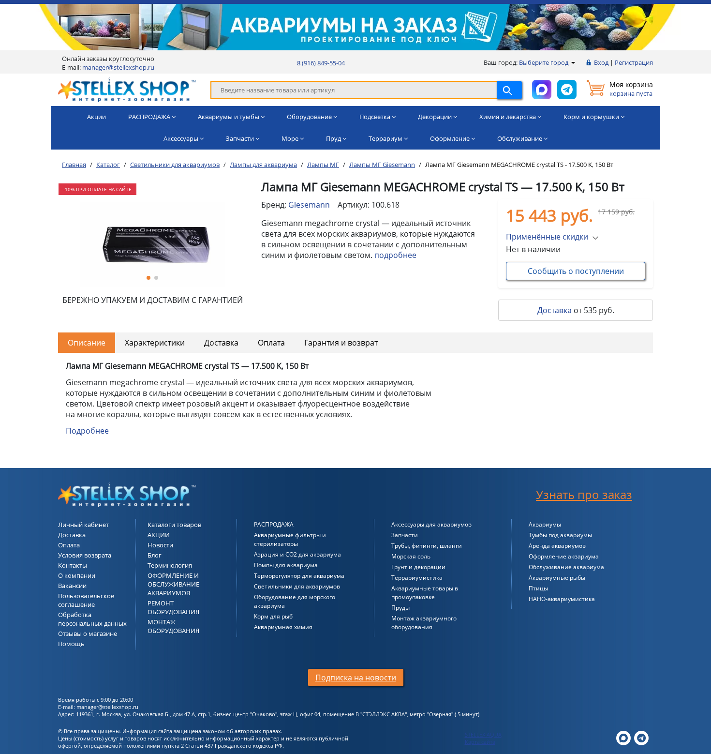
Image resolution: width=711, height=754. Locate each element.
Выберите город (544, 62)
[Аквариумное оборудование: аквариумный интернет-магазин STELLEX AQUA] (127, 89)
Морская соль (410, 556)
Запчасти (404, 535)
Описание (86, 342)
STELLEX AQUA (483, 734)
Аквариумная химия (283, 627)
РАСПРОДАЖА (274, 524)
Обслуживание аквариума (566, 567)
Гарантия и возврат (341, 342)
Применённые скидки (547, 236)
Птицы (538, 588)
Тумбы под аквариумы (560, 535)
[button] (148, 278)
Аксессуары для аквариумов (431, 524)
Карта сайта (480, 741)
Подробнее (87, 430)
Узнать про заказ (584, 494)
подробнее (395, 255)
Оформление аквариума (564, 556)
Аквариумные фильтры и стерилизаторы (290, 539)
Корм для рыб (273, 616)
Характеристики (155, 342)
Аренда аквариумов (557, 546)
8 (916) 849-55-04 (321, 63)
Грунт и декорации (418, 567)
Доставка (554, 310)
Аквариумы (545, 524)
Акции (96, 116)
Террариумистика (417, 577)
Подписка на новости (355, 677)
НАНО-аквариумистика (562, 599)
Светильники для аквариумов (297, 586)
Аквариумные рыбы (557, 577)
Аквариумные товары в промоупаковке (424, 592)
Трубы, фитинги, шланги (426, 546)
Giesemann (309, 204)
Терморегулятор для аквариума (299, 576)
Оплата (271, 342)
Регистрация (634, 62)
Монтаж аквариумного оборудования (424, 622)
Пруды (400, 607)
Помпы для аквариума (286, 565)
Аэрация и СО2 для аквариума (297, 554)
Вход (601, 62)
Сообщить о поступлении (576, 271)
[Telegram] (641, 737)
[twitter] (623, 737)
